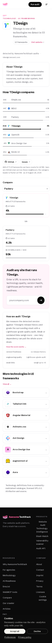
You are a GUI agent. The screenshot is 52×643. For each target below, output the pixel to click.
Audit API (40, 548)
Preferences (10, 637)
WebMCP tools (10, 592)
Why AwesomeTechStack (15, 564)
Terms (39, 586)
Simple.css (16, 99)
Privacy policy (24, 637)
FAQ (5, 614)
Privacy (39, 581)
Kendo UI (15, 152)
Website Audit (43, 523)
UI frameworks (26, 18)
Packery (15, 117)
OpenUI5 (15, 134)
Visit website (37, 42)
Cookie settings (43, 598)
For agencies (9, 569)
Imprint (39, 575)
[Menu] (46, 4)
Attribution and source (16, 491)
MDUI (14, 108)
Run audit (35, 4)
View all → (7, 384)
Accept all (14, 631)
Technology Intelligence (42, 530)
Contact (40, 569)
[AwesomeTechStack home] (5, 4)
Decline (37, 631)
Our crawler (8, 603)
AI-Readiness (9, 581)
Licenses (40, 592)
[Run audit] (41, 300)
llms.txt (6, 586)
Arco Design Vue (19, 143)
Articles (6, 608)
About (39, 564)
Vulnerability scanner (42, 542)
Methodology (9, 575)
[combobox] (25, 189)
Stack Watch (42, 536)
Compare (7, 597)
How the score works (16, 347)
